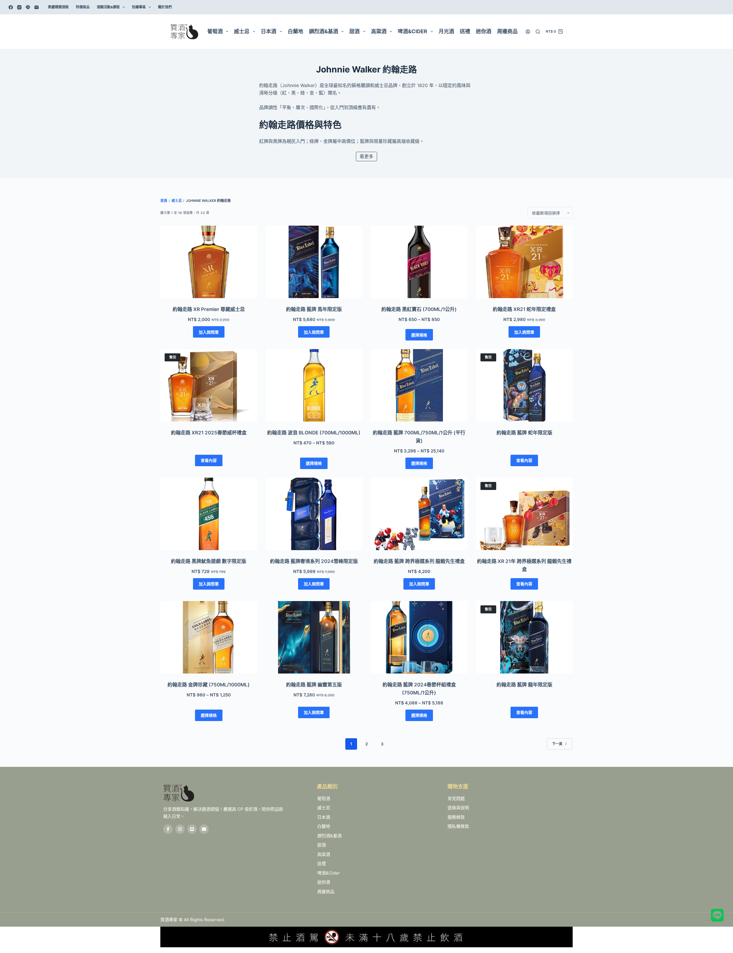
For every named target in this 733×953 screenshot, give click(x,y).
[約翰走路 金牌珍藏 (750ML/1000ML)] (208, 637)
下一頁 (557, 744)
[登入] (528, 31)
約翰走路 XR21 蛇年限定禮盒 (524, 309)
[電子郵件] (36, 7)
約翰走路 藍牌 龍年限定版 (524, 685)
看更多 (366, 156)
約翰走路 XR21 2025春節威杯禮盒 (209, 433)
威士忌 (241, 31)
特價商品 (83, 7)
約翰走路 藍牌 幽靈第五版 (314, 685)
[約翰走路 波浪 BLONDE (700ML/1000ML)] (314, 385)
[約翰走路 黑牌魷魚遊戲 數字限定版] (208, 514)
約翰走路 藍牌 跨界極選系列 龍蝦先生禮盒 (419, 561)
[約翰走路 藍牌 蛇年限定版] (524, 385)
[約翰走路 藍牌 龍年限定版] (524, 637)
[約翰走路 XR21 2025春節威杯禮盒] (208, 385)
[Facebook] (11, 7)
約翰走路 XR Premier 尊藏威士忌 (209, 309)
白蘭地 (295, 31)
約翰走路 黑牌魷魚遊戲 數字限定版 (208, 561)
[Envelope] (204, 829)
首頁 (163, 200)
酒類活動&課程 (108, 7)
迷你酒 (483, 31)
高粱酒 (379, 31)
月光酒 (446, 31)
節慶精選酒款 (58, 7)
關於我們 (165, 7)
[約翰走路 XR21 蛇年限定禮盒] (524, 262)
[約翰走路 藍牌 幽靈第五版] (314, 637)
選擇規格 (419, 334)
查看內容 (209, 460)
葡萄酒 (215, 31)
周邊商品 (507, 31)
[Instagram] (19, 7)
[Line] (28, 7)
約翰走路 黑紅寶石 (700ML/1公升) (419, 309)
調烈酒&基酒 (323, 31)
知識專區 (139, 7)
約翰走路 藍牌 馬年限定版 (314, 309)
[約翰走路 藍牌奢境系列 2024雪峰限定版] (314, 514)
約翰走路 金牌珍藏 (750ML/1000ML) (209, 685)
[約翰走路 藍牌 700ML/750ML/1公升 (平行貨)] (419, 385)
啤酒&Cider (412, 31)
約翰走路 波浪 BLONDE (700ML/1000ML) (313, 433)
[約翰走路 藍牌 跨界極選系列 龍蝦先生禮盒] (419, 514)
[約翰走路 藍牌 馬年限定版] (314, 262)
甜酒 (354, 31)
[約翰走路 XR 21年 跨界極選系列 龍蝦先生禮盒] (524, 514)
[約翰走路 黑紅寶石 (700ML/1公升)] (419, 262)
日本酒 (268, 31)
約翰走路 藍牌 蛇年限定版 (524, 433)
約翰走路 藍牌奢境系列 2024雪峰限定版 (314, 561)
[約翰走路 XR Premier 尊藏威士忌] (208, 262)
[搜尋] (538, 31)
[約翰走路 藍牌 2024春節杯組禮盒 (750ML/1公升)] (419, 637)
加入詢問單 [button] (209, 332)
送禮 (465, 31)
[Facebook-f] (168, 829)
